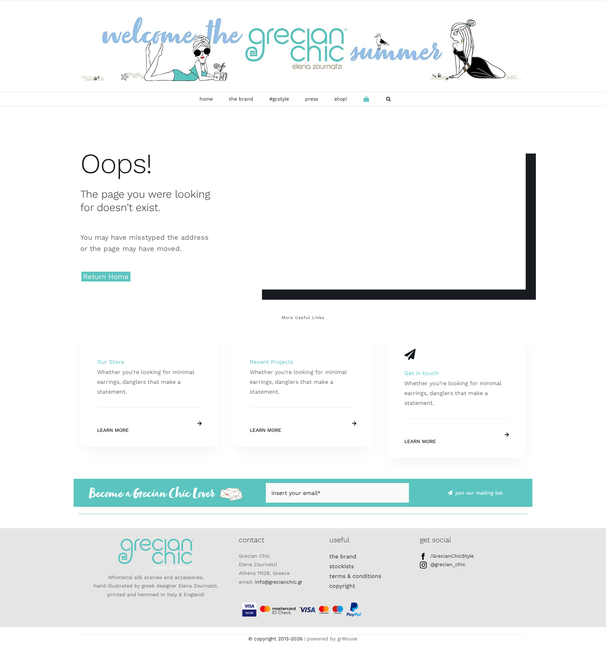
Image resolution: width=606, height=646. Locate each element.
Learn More (113, 430)
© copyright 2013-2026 (275, 638)
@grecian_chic (447, 564)
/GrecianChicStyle (452, 556)
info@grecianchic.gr (279, 582)
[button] (388, 99)
